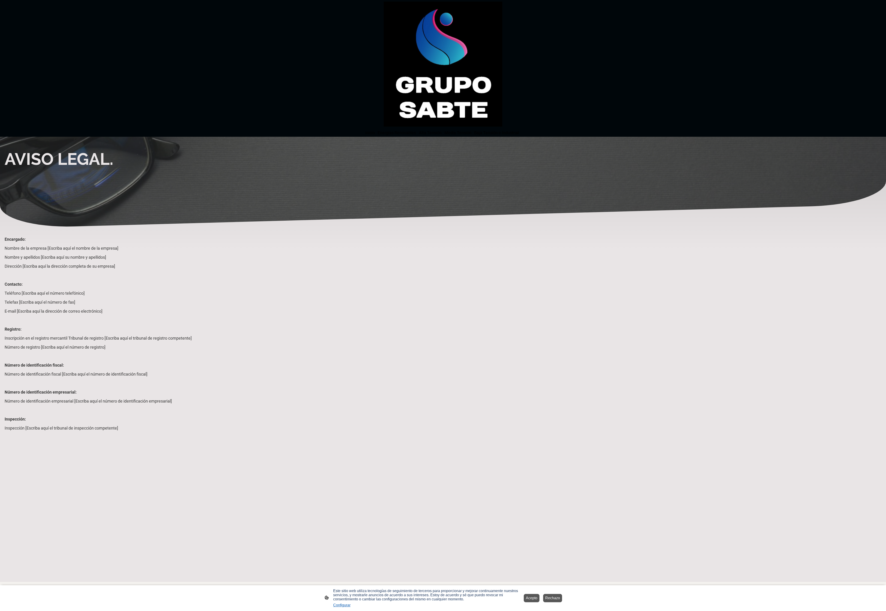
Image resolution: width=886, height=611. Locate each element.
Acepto (531, 598)
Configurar (341, 605)
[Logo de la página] (443, 64)
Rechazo (552, 598)
